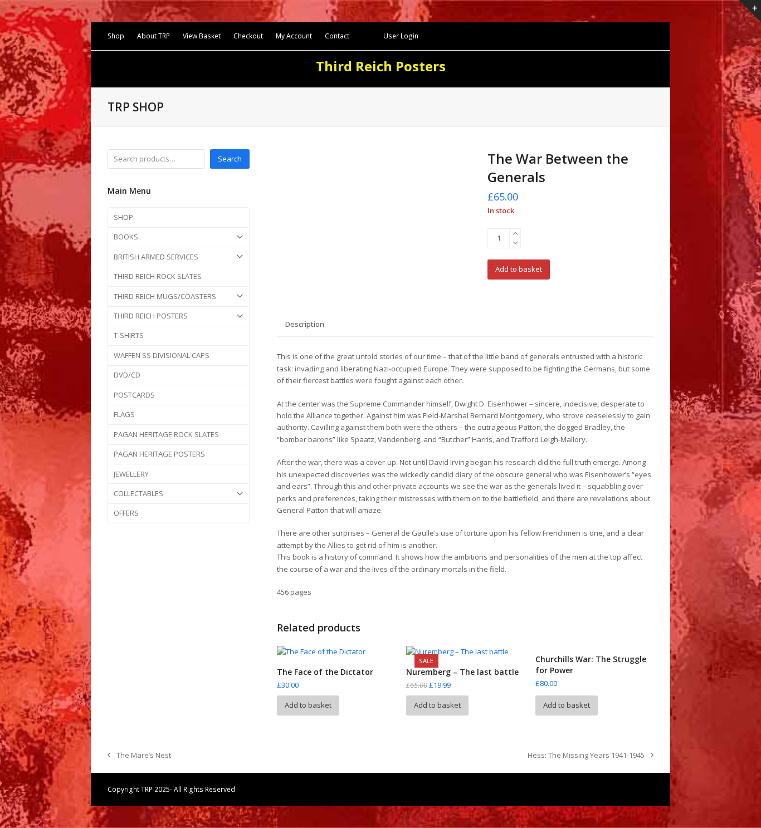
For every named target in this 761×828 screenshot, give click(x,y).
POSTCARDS (134, 395)
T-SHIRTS (129, 335)
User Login (400, 36)
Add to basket (518, 269)
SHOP (123, 217)
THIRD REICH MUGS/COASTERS (165, 296)
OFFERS (126, 513)
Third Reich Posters (381, 66)
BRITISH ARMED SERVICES (156, 257)
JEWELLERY (131, 474)
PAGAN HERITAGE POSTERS (159, 454)
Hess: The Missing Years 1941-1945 (586, 755)
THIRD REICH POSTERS (151, 316)
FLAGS (124, 414)
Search (230, 159)
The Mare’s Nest (139, 755)
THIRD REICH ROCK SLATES (158, 276)
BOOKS (126, 237)
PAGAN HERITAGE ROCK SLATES (166, 434)
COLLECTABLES (138, 493)
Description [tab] (304, 324)
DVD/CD (127, 375)
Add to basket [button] (308, 705)
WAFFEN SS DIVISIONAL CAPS (161, 355)
